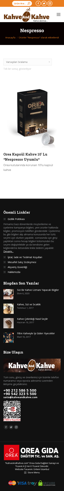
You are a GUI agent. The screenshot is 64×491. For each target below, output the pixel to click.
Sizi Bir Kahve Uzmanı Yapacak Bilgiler (38, 289)
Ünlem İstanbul (41, 469)
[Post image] (8, 294)
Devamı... (8, 251)
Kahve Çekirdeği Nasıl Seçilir (32, 318)
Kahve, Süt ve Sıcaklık (29, 304)
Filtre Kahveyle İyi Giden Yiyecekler (36, 333)
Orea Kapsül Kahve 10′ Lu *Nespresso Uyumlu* (25, 157)
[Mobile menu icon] (58, 14)
